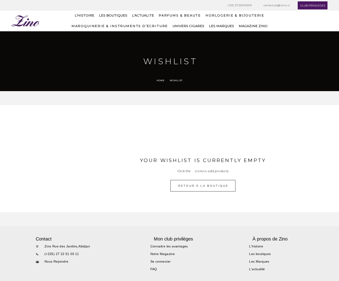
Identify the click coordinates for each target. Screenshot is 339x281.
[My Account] (326, 21)
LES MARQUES (221, 26)
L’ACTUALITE (143, 15)
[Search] (315, 21)
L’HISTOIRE (84, 15)
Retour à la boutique (203, 185)
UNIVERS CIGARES (188, 26)
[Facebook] (13, 5)
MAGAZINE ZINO (253, 26)
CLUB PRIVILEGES (312, 5)
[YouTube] (30, 5)
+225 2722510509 (239, 5)
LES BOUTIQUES (113, 15)
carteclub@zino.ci (277, 5)
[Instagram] (21, 5)
